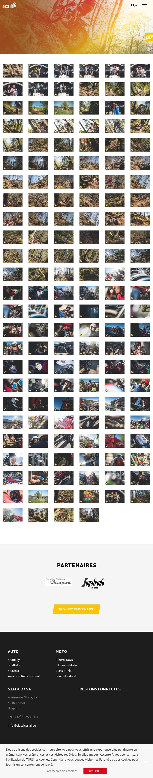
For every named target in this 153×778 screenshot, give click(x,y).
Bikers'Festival (66, 676)
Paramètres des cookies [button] (61, 771)
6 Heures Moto (66, 665)
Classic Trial (64, 671)
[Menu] (144, 5)
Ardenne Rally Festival (24, 676)
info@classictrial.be (22, 725)
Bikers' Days (64, 660)
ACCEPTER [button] (95, 771)
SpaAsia (13, 671)
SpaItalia (14, 665)
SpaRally (14, 660)
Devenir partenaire (76, 609)
